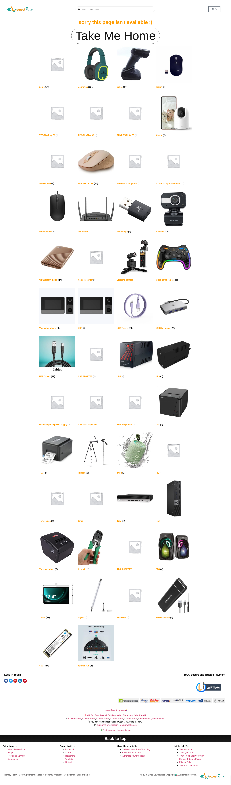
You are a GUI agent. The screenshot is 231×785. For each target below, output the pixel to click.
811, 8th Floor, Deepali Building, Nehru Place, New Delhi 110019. (116, 715)
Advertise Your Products (133, 756)
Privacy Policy (185, 762)
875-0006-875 (130, 718)
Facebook (69, 749)
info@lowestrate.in (128, 725)
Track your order (187, 752)
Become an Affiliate (131, 752)
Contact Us (13, 759)
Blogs (10, 752)
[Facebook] (6, 681)
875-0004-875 (102, 718)
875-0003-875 (88, 718)
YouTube (69, 759)
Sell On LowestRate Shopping (136, 749)
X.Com (68, 752)
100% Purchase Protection (191, 756)
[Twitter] (11, 681)
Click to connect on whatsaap (116, 730)
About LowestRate (16, 749)
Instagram (70, 756)
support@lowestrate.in (107, 725)
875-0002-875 (74, 718)
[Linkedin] (20, 681)
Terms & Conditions (188, 765)
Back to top (115, 738)
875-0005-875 (116, 718)
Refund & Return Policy (190, 759)
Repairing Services (16, 756)
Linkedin (69, 762)
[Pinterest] (25, 681)
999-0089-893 (158, 718)
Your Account (185, 749)
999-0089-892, (145, 718)
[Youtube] (15, 681)
